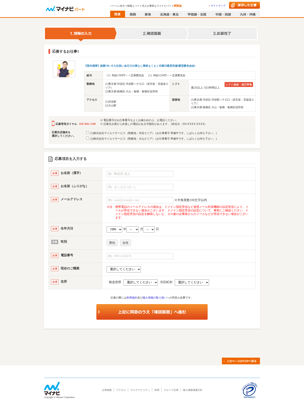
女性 (125, 243)
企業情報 (107, 390)
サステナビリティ (140, 390)
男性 (112, 243)
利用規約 (132, 297)
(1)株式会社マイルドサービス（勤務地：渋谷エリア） (153, 133)
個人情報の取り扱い (155, 297)
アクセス (121, 390)
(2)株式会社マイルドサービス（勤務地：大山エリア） (153, 138)
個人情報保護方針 (193, 390)
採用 (156, 390)
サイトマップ (218, 5)
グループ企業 (171, 390)
